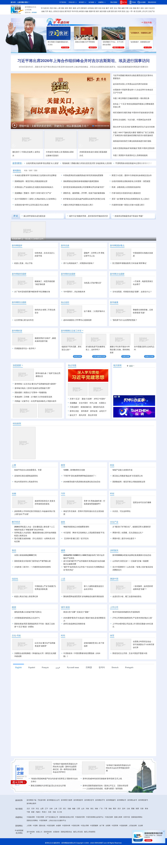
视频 (134, 8)
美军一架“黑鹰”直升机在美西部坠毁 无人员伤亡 (131, 199)
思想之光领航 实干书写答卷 (85, 42)
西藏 (132, 808)
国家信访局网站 (32, 820)
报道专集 (148, 22)
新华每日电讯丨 (21, 388)
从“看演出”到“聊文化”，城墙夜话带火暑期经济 (131, 527)
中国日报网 (51, 825)
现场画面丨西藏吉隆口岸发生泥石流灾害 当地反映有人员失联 (87, 163)
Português (129, 667)
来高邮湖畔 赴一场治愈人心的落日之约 (27, 239)
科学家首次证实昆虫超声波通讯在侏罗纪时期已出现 (84, 199)
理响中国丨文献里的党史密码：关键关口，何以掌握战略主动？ (54, 126)
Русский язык (73, 667)
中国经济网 (75, 825)
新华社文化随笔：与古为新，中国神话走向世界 (132, 120)
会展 (108, 11)
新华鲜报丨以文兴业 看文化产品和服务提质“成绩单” (35, 384)
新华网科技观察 (68, 274)
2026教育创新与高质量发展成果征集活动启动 (81, 482)
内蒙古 (38, 812)
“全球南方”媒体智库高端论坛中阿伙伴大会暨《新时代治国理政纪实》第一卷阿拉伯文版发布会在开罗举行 (65, 768)
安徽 (69, 808)
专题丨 (115, 98)
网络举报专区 (152, 2)
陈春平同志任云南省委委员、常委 (28, 470)
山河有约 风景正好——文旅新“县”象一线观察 (130, 561)
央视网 (58, 825)
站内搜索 (143, 2)
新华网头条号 (132, 800)
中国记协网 (109, 817)
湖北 (91, 808)
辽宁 (46, 808)
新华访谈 (65, 245)
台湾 (78, 8)
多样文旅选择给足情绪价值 (74, 624)
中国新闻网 (123, 825)
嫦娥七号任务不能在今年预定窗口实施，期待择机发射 (120, 349)
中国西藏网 (94, 825)
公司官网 (28, 10)
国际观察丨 (19, 392)
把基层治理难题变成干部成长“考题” (129, 216)
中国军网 (115, 825)
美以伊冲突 (92, 415)
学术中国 (75, 11)
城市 (97, 11)
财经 (66, 8)
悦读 (123, 11)
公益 (127, 11)
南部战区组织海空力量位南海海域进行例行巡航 (132, 141)
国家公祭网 (118, 817)
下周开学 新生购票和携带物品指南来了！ (80, 476)
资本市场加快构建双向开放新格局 (126, 612)
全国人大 (39, 832)
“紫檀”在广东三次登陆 (145, 132)
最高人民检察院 (89, 832)
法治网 (140, 825)
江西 (78, 808)
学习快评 (65, 47)
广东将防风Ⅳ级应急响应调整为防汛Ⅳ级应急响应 (133, 135)
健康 (123, 8)
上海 (55, 808)
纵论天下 (73, 415)
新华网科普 (17, 331)
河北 (37, 808)
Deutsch (115, 667)
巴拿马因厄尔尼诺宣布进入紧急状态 (126, 193)
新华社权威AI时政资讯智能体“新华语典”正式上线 (102, 778)
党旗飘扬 (73, 403)
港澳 (74, 8)
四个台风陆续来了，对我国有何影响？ (78, 263)
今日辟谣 (67, 532)
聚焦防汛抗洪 (98, 407)
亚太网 (138, 11)
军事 (126, 8)
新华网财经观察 (19, 274)
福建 (73, 808)
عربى (58, 667)
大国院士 (102, 403)
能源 (104, 11)
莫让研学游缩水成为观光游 (34, 216)
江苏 (60, 808)
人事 (59, 8)
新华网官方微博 (66, 800)
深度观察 (17, 365)
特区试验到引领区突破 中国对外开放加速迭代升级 (133, 112)
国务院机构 (48, 832)
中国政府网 (31, 817)
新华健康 (114, 302)
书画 (119, 8)
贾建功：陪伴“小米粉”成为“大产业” (37, 193)
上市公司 (144, 11)
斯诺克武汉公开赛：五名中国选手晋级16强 (129, 653)
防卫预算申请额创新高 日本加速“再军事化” (129, 263)
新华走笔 (93, 411)
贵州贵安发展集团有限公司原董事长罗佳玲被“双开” (83, 187)
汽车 (46, 11)
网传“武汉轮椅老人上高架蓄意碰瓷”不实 (88, 532)
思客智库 (83, 8)
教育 (96, 8)
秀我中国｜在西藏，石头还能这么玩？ (127, 532)
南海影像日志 (86, 407)
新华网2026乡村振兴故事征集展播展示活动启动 (131, 555)
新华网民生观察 (19, 302)
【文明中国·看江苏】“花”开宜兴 (76, 538)
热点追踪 (65, 302)
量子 (107, 8)
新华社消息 (74, 411)
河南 (87, 808)
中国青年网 (66, 825)
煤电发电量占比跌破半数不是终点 (28, 612)
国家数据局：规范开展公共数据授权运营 (31, 181)
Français (45, 667)
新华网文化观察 (117, 274)
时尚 (119, 11)
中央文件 (151, 8)
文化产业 (151, 11)
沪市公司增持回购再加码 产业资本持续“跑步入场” (132, 618)
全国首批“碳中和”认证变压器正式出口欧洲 (32, 205)
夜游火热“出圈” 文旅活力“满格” (76, 612)
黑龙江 (44, 812)
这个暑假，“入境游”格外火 (94, 311)
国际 (62, 8)
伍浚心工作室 (149, 356)
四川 (119, 808)
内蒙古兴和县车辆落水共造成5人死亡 (78, 205)
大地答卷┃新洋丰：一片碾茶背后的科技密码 (32, 567)
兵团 (49, 812)
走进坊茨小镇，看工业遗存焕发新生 (127, 596)
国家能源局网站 (136, 817)
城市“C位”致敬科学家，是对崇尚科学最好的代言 (88, 216)
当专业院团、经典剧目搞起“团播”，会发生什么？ (132, 291)
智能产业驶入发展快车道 (122, 470)
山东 (82, 808)
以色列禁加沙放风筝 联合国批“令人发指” (42, 163)
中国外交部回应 (148, 148)
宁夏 (28, 812)
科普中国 (126, 817)
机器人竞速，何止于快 (23, 263)
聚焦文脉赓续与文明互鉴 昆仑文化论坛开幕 (48, 785)
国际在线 (42, 825)
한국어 (102, 667)
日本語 (89, 667)
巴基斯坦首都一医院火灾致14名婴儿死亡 (128, 205)
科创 (103, 8)
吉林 (51, 808)
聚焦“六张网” (87, 399)
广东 (101, 808)
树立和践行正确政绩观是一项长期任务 (133, 98)
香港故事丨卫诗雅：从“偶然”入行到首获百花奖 (33, 397)
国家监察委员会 (66, 832)
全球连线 (90, 8)
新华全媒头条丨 (42, 373)
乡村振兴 (81, 11)
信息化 (61, 11)
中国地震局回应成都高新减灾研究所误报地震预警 (83, 175)
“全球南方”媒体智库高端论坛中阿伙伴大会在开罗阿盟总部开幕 (118, 768)
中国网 (35, 825)
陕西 (137, 808)
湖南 (96, 808)
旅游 (101, 11)
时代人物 (93, 403)
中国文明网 (40, 817)
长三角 (59, 812)
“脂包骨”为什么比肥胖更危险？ (124, 320)
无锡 (54, 812)
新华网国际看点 (117, 245)
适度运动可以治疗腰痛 (142, 502)
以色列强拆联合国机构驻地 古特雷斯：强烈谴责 (131, 181)
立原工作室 (125, 356)
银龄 (86, 11)
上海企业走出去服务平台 (57, 820)
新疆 (32, 812)
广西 (105, 808)
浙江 (64, 808)
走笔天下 (103, 411)
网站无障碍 (113, 2)
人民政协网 (133, 825)
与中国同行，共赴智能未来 (74, 291)
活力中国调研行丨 (22, 199)
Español (31, 667)
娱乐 (116, 11)
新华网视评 (17, 245)
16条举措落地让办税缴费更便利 (76, 527)
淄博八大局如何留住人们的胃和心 (42, 199)
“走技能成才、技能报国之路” (140, 42)
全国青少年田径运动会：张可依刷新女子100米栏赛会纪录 (143, 644)
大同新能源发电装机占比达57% (27, 618)
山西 (42, 808)
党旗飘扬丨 (19, 193)
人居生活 (55, 11)
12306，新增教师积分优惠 (74, 470)
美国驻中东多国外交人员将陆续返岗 (133, 155)
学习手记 (148, 47)
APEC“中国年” (100, 399)
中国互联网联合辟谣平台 (94, 817)
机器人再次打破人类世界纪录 (26, 596)
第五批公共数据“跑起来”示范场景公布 (127, 476)
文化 (115, 8)
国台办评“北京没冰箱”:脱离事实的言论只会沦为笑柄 (134, 127)
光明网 (108, 825)
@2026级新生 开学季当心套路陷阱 (77, 320)
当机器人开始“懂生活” (92, 283)
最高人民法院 (78, 832)
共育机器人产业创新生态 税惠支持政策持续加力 (34, 187)
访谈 (130, 8)
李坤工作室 (77, 356)
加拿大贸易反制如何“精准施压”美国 (127, 148)
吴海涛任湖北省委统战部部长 (26, 476)
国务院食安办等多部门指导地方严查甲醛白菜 (32, 561)
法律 (146, 8)
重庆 (114, 808)
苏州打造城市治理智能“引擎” (38, 388)
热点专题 (72, 365)
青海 (146, 808)
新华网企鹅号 (31, 803)
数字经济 (68, 11)
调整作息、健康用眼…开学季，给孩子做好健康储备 (84, 193)
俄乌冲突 (82, 415)
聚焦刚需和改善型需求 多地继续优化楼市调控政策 (83, 596)
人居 (63, 579)
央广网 (101, 825)
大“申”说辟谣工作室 (99, 356)
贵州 (123, 808)
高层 (51, 8)
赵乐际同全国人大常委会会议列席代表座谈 (130, 84)
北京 (28, 808)
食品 (50, 11)
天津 (32, 808)
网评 (70, 8)
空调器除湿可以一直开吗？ (25, 348)
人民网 (29, 825)
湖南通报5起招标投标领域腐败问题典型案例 (81, 181)
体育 (111, 8)
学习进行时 (45, 8)
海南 (110, 808)
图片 (138, 8)
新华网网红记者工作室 (71, 331)
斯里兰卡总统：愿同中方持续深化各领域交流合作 (132, 175)
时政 (55, 8)
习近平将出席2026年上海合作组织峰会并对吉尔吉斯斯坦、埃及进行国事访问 (83, 60)
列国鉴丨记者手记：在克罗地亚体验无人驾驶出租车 (35, 401)
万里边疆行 (74, 407)
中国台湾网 (85, 825)
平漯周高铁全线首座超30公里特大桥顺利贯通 (133, 163)
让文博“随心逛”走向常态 (24, 320)
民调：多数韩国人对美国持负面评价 (126, 187)
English (18, 667)
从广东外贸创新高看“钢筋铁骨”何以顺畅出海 (32, 291)
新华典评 (84, 411)
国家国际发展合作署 (66, 817)
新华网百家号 (143, 800)
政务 (142, 8)
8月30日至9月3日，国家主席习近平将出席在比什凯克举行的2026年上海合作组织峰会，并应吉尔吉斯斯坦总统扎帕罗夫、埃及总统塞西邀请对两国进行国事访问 (83, 67)
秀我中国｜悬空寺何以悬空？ (124, 538)
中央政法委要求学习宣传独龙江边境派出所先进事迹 (35, 175)
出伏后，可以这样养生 (121, 511)
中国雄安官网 (80, 817)
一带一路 (132, 11)
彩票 (112, 11)
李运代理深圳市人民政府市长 (26, 482)
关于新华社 (62, 2)
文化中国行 (83, 403)
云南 (128, 808)
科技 (100, 8)
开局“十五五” (75, 399)
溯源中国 (92, 11)
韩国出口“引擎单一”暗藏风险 (35, 392)
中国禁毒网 (43, 820)
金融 (43, 11)
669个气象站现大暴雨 (127, 132)
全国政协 (56, 832)
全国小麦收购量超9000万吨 (25, 555)
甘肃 (141, 808)
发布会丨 (116, 104)
